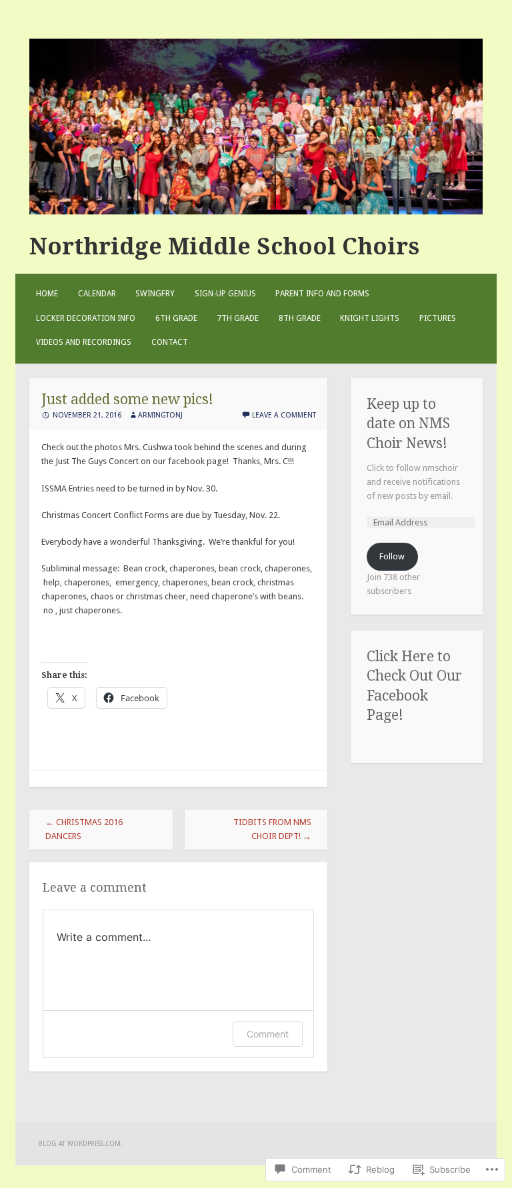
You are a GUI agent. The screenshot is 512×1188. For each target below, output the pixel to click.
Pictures (437, 318)
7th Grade (238, 318)
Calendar (97, 293)
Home (47, 293)
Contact (169, 342)
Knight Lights (369, 318)
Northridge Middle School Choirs (224, 246)
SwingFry (155, 293)
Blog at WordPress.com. (80, 1143)
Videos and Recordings (83, 342)
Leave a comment (284, 415)
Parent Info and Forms (322, 293)
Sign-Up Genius (225, 293)
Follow (392, 556)
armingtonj (160, 415)
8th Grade (300, 318)
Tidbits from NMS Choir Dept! (272, 829)
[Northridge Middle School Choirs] (255, 211)
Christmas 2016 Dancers (84, 829)
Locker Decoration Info (85, 318)
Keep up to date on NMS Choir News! (408, 423)
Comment (268, 1034)
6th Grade (176, 318)
